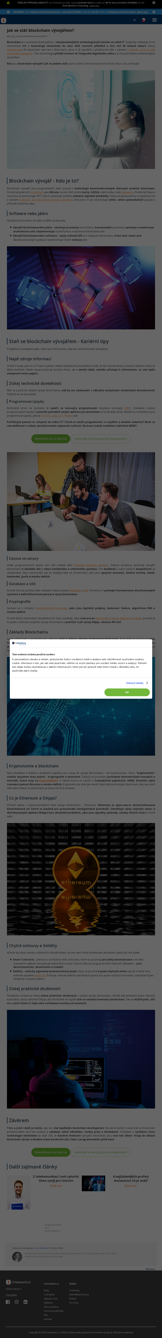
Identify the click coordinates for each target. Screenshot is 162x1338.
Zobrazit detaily (134, 683)
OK (127, 692)
